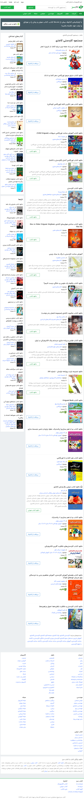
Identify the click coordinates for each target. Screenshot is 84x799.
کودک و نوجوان (50, 716)
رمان (81, 661)
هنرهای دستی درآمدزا (36, 200)
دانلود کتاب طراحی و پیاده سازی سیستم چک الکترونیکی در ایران (58, 340)
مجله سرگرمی (22, 708)
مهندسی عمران (78, 703)
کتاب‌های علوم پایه (10, 94)
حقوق (52, 682)
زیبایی (52, 708)
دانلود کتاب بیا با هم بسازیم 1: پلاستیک (67, 517)
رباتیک (60, 553)
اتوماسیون (56, 360)
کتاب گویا (59, 501)
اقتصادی (51, 658)
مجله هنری (23, 724)
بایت (60, 386)
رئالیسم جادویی (44, 504)
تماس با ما (4, 2)
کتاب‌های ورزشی (11, 393)
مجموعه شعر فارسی (54, 325)
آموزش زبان (79, 685)
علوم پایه (51, 690)
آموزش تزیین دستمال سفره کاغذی (70, 638)
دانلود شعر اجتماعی (33, 325)
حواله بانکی (50, 357)
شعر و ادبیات (78, 735)
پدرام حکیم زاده (60, 50)
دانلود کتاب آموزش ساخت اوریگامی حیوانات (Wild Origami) (59, 133)
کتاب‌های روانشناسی (10, 46)
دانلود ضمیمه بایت (46, 383)
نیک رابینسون (61, 462)
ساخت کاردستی (37, 202)
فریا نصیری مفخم (59, 344)
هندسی (39, 145)
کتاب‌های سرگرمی (11, 426)
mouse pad (51, 292)
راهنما (10, 2)
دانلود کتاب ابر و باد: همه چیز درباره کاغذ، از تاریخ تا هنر (61, 46)
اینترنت (24, 658)
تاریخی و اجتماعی (77, 743)
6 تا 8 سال (49, 435)
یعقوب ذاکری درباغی (59, 108)
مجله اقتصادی (22, 711)
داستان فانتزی (34, 504)
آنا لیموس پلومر (60, 433)
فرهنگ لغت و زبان (77, 682)
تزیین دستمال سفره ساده (47, 213)
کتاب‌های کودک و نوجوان (9, 160)
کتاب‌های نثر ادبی (11, 170)
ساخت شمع (58, 205)
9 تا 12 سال (41, 435)
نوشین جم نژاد (10, 278)
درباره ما (80, 787)
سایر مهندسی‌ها (77, 719)
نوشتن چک (57, 355)
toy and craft (51, 271)
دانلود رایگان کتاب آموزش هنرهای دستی (55, 202)
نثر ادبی (80, 674)
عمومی (42, 14)
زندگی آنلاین (45, 386)
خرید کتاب (64, 789)
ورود (22, 2)
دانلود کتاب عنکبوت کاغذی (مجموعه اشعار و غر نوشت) (61, 313)
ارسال (45, 771)
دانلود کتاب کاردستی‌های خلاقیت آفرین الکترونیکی (63, 546)
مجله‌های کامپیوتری (56, 378)
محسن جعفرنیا (60, 258)
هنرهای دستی (56, 266)
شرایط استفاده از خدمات (75, 792)
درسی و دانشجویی (49, 685)
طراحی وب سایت (21, 677)
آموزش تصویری (55, 145)
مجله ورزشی (22, 714)
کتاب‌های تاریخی (11, 172)
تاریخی (52, 666)
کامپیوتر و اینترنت (21, 682)
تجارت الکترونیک (21, 669)
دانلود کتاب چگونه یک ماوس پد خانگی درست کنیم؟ (63, 283)
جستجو (30, 7)
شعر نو (65, 327)
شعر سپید (52, 327)
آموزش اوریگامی (62, 147)
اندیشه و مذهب (49, 661)
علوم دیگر (51, 693)
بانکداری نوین (40, 355)
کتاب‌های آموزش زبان (9, 328)
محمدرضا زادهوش (9, 308)
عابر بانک (56, 357)
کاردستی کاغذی (51, 147)
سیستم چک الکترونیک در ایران (48, 352)
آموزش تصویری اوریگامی (53, 172)
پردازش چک (63, 360)
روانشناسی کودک (57, 613)
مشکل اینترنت (36, 386)
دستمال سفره (60, 213)
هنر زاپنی (53, 174)
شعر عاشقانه (44, 325)
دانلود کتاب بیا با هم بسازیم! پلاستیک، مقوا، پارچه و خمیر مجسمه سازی (55, 429)
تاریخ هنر (59, 53)
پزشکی (52, 663)
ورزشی (52, 722)
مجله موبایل (22, 703)
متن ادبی (59, 327)
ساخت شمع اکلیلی (42, 208)
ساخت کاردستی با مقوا (55, 208)
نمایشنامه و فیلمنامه (76, 679)
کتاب (25, 766)
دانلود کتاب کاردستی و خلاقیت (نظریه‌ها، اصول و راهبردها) (60, 606)
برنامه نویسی (22, 666)
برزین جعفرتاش (60, 79)
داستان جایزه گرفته (56, 504)
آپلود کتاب (7, 7)
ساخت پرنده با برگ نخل (36, 266)
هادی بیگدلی (10, 234)
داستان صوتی (32, 496)
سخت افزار (23, 671)
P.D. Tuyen (61, 137)
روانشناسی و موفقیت (76, 740)
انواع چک (64, 355)
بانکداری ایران (49, 355)
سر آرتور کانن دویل (8, 154)
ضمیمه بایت (61, 375)
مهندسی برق (78, 708)
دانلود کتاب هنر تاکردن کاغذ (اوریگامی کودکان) (64, 104)
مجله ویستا (61, 192)
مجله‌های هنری (47, 195)
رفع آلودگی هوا (53, 386)
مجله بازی (23, 706)
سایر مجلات (22, 727)
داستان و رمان (78, 738)
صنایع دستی (47, 266)
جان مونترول (61, 164)
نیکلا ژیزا (11, 92)
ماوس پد (57, 292)
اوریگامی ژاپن (47, 145)
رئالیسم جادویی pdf (61, 506)
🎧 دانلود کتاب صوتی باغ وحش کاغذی (68, 487)
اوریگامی (59, 82)
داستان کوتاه (41, 496)
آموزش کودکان (57, 435)
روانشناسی (51, 671)
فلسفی (52, 679)
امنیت (24, 663)
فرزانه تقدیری (10, 264)
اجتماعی (52, 674)
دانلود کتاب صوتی (53, 498)
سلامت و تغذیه (49, 714)
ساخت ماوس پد (32, 292)
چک (59, 352)
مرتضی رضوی (10, 106)
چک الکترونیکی (33, 352)
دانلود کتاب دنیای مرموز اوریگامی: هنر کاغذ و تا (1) (63, 75)
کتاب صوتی (27, 14)
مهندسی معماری (77, 706)
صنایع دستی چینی (61, 268)
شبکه (24, 674)
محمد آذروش (10, 326)
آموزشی (80, 751)
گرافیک (24, 679)
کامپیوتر (59, 14)
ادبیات (74, 14)
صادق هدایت (10, 122)
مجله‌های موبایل (44, 378)
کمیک (80, 671)
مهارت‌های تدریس (56, 584)
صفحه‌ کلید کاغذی (53, 388)
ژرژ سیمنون (10, 248)
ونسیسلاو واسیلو (60, 404)
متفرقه (52, 727)
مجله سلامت (22, 722)
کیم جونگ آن (10, 375)
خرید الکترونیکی (41, 357)
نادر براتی (11, 207)
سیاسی (52, 677)
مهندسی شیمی (77, 714)
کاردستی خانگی (42, 292)
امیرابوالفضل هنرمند (8, 421)
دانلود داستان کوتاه (37, 501)
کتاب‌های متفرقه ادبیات (9, 361)
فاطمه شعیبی (10, 44)
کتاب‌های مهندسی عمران (9, 186)
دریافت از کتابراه (33, 64)
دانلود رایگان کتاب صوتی (53, 496)
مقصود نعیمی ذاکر (59, 581)
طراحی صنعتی (78, 701)
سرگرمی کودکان (41, 147)
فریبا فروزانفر (61, 610)
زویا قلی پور (10, 291)
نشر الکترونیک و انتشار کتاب (74, 2)
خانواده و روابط (50, 706)
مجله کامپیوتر (22, 701)
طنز (81, 669)
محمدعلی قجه (10, 405)
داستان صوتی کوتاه (50, 501)
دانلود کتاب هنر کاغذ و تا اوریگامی (69, 458)
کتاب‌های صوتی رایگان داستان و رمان (9, 125)
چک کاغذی (32, 357)
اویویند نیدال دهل (59, 550)
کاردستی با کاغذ (62, 174)
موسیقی (51, 719)
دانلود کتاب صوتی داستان (39, 498)
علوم (67, 14)
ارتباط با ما (79, 784)
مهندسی (51, 14)
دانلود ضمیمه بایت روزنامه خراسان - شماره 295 (65, 371)
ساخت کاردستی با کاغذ (45, 641)
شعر (81, 663)
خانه (80, 14)
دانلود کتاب (33, 151)
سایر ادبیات (79, 687)
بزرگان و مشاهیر (49, 701)
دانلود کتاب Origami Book (72, 400)
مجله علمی (23, 719)
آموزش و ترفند (22, 661)
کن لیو (63, 490)
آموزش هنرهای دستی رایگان (52, 200)
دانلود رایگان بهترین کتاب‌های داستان (10, 157)
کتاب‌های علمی (57, 230)
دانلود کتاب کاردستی (74, 188)
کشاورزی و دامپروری (48, 687)
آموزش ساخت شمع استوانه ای (50, 210)
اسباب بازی (41, 268)
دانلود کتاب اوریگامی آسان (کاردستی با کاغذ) (65, 160)
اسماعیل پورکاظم (9, 138)
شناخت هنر (52, 53)
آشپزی (52, 703)
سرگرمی (52, 711)
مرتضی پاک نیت (9, 73)
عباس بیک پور (61, 317)
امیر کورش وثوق (9, 184)
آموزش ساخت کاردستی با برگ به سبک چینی (65, 254)
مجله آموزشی (22, 716)
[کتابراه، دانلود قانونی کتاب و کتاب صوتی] (63, 59)
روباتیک (80, 716)
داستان (80, 658)
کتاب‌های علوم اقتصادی (54, 347)
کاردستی (74, 644)
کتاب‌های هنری (11, 57)
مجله (35, 14)
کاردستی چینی (49, 268)
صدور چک (49, 360)
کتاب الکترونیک (62, 784)
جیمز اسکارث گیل (9, 221)
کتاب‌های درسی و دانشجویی (11, 60)
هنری (52, 724)
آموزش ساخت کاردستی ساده (45, 205)
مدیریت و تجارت (77, 746)
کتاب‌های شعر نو (57, 319)
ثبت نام (16, 2)
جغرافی (52, 669)
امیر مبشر (11, 391)
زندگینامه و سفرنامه (77, 677)
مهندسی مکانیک (77, 711)
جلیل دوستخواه (9, 168)
